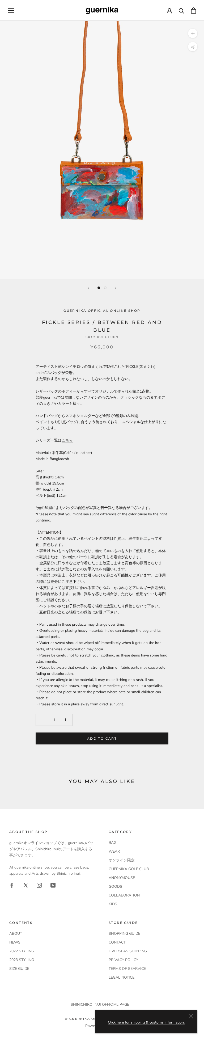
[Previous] (88, 288)
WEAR (114, 851)
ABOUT (15, 933)
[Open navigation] (11, 10)
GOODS (115, 886)
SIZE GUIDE (19, 968)
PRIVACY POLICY (123, 959)
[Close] (191, 1016)
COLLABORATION (124, 895)
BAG (112, 842)
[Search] (181, 10)
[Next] (115, 288)
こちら (67, 440)
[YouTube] (53, 885)
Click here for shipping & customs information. (146, 1022)
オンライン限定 (122, 860)
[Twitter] (25, 885)
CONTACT (117, 942)
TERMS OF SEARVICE (127, 968)
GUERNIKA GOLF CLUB (129, 868)
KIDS (113, 904)
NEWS (14, 942)
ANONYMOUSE (122, 877)
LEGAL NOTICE (121, 977)
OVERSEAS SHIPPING (128, 951)
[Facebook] (12, 885)
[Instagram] (39, 885)
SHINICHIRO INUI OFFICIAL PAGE (100, 1004)
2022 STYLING (21, 951)
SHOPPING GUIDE (124, 933)
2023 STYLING (21, 959)
